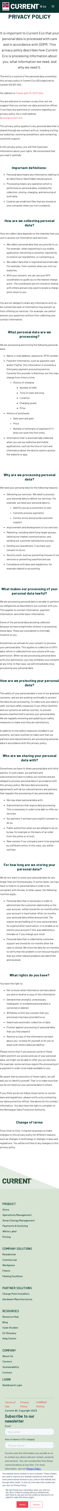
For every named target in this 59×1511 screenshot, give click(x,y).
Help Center (9, 1338)
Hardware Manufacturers (17, 1299)
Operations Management (17, 1214)
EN (44, 6)
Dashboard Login (12, 1385)
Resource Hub (10, 1316)
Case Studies (10, 1327)
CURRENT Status (41, 1404)
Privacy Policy (24, 1404)
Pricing (6, 1236)
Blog (5, 1322)
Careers (7, 1361)
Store (5, 1209)
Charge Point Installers (15, 1293)
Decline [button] (36, 1504)
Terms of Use (10, 1404)
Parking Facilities (12, 1276)
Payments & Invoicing (15, 1225)
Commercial (9, 1259)
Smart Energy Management (18, 1220)
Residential (9, 1254)
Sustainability (10, 1366)
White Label (9, 1231)
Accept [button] (22, 1504)
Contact (7, 1372)
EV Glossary (9, 1333)
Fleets (6, 1270)
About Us (7, 1356)
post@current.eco (12, 117)
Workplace (8, 1265)
